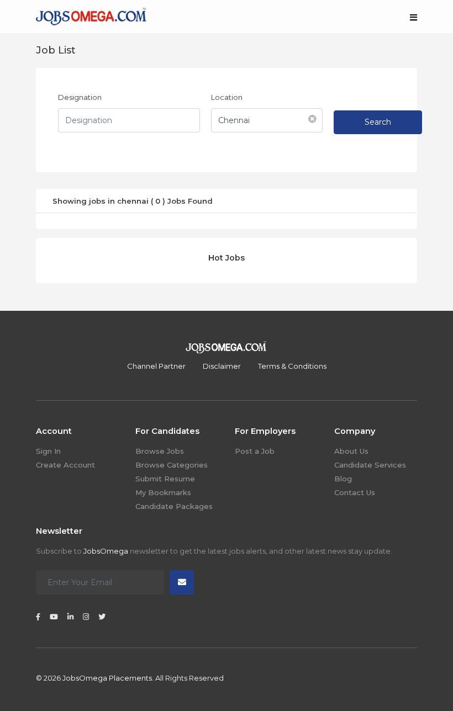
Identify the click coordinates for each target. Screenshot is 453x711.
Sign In (48, 451)
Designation (80, 97)
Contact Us (354, 492)
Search (378, 122)
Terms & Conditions (292, 366)
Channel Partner (156, 366)
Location (227, 97)
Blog (343, 478)
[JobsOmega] (91, 15)
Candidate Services (370, 464)
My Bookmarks (163, 492)
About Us (351, 451)
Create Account (65, 464)
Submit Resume (165, 478)
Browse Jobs (159, 451)
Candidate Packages (174, 506)
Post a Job (255, 451)
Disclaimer (222, 366)
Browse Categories (171, 464)
